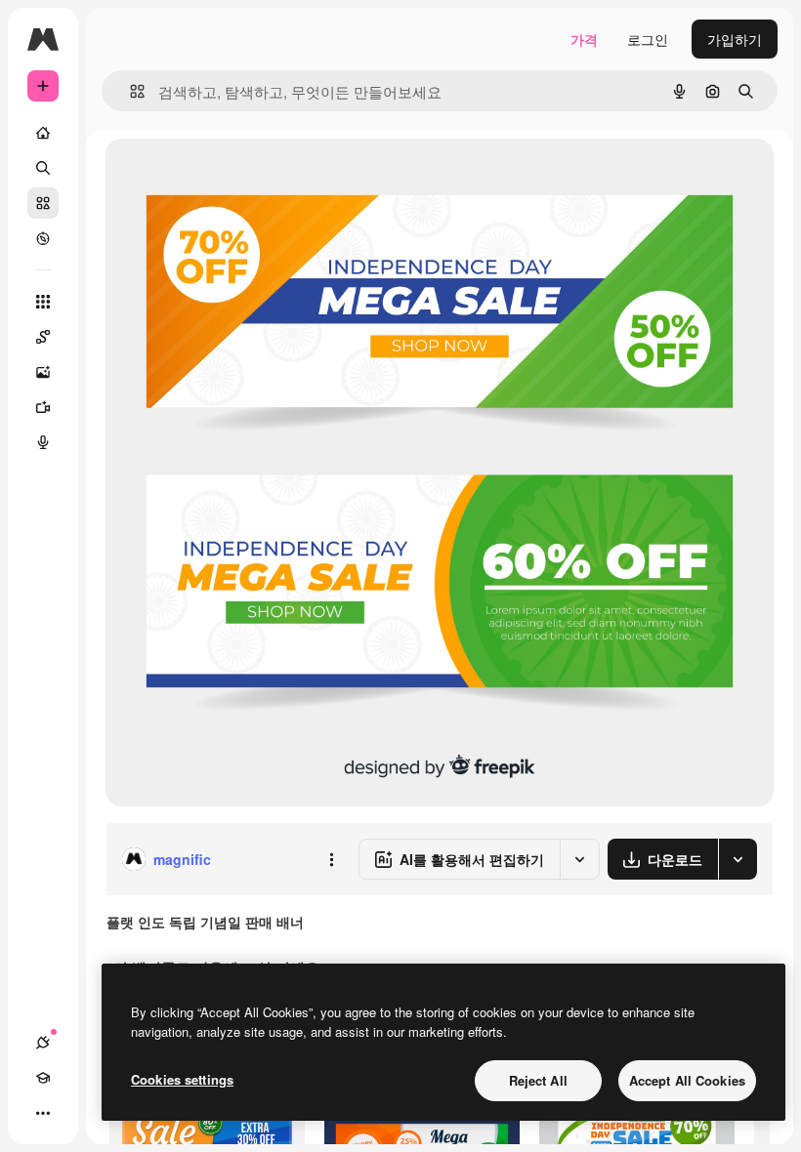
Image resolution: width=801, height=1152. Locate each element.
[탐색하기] (43, 238)
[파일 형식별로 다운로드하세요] (737, 859)
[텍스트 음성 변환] (43, 442)
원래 (217, 175)
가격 (584, 39)
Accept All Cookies (687, 1080)
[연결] (43, 1042)
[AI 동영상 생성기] (43, 407)
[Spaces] (43, 336)
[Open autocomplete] (129, 91)
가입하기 (734, 39)
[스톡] (43, 203)
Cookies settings (182, 1079)
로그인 (647, 39)
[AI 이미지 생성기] (43, 372)
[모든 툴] (43, 301)
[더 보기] (43, 1113)
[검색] (43, 168)
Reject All (538, 1080)
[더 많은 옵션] (331, 859)
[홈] (43, 132)
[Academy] (43, 1077)
